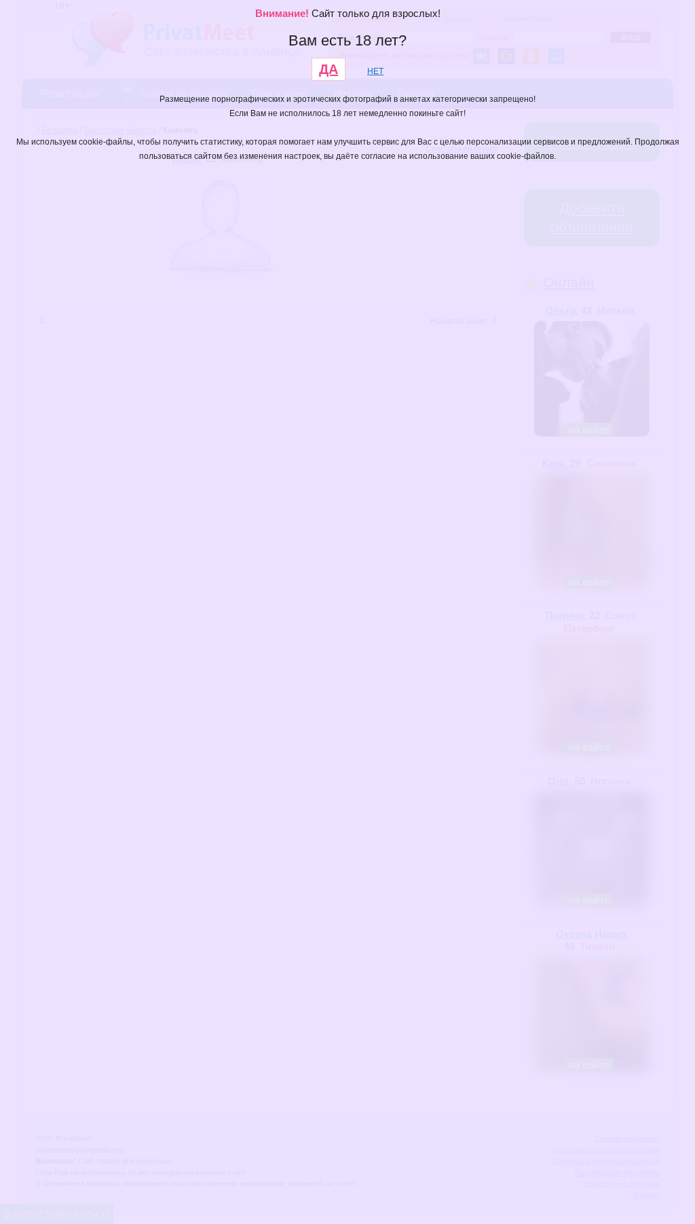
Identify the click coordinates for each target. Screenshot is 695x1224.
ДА (328, 69)
